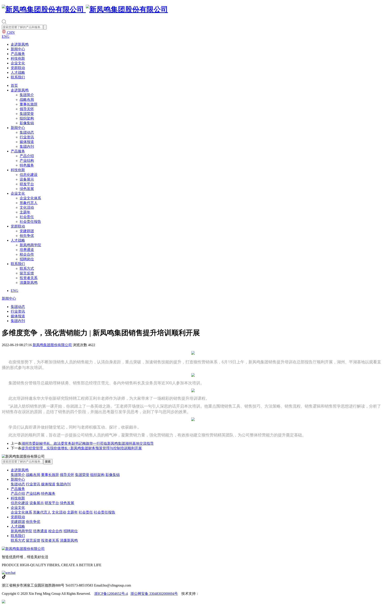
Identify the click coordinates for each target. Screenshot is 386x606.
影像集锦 (27, 123)
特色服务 (27, 165)
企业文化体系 (30, 198)
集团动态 (27, 132)
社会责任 (27, 217)
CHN (10, 32)
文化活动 (27, 207)
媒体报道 (27, 142)
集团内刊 (27, 146)
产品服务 (18, 54)
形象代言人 (29, 203)
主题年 (25, 212)
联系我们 (18, 77)
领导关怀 (27, 109)
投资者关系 (29, 278)
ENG (5, 36)
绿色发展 (27, 189)
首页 (14, 85)
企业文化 (18, 63)
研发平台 (27, 184)
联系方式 (27, 268)
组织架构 (27, 118)
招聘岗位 (27, 259)
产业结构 (27, 160)
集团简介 (27, 95)
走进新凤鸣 (20, 44)
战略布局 (27, 99)
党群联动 (18, 68)
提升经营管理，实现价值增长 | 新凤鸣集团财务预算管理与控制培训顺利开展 (81, 448)
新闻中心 (18, 49)
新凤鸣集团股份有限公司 (52, 345)
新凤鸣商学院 (30, 245)
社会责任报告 (30, 221)
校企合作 (27, 254)
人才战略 (18, 72)
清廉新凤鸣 (29, 282)
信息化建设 (29, 175)
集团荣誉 (27, 114)
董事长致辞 (29, 104)
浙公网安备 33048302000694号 (154, 593)
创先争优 (27, 236)
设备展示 (27, 179)
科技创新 (18, 58)
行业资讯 (27, 137)
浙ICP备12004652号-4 (111, 593)
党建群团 (27, 231)
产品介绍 (27, 156)
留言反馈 (27, 273)
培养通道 (27, 250)
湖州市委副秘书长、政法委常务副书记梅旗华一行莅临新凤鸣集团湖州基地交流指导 (87, 443)
